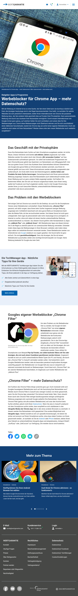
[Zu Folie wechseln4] (41, 509)
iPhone (51, 419)
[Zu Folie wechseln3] (39, 509)
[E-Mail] (30, 436)
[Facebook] (10, 436)
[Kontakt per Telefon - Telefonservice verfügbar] (51, 4)
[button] (62, 4)
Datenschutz (37, 404)
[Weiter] (46, 509)
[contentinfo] (65, 589)
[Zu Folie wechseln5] (43, 509)
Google (23, 233)
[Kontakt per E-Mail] (47, 4)
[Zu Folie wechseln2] (37, 509)
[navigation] (39, 526)
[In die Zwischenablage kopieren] (36, 436)
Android (42, 419)
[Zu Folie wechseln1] (35, 509)
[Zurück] (31, 509)
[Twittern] (17, 436)
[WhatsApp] (23, 436)
